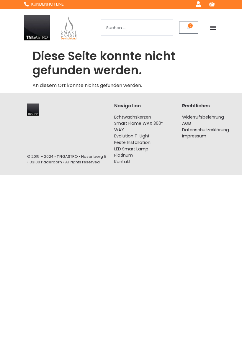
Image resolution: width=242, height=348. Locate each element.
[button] (213, 27)
